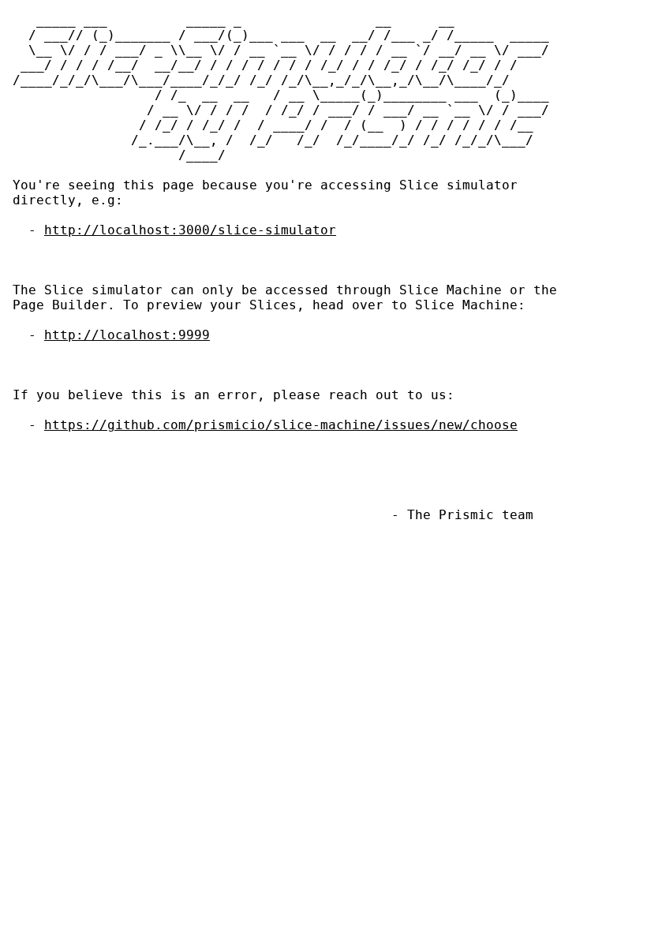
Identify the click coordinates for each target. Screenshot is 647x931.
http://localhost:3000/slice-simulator (190, 229)
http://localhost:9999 (127, 334)
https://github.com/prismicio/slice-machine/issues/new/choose (281, 424)
